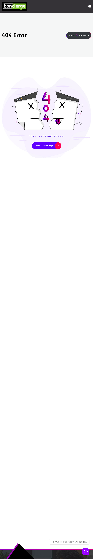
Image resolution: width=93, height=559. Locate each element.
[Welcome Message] (85, 551)
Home (71, 35)
